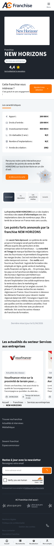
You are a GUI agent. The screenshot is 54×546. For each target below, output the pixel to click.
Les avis (45, 197)
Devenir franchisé (10, 441)
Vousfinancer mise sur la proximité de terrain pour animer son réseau (19, 381)
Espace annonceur (10, 445)
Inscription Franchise (10, 534)
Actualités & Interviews (12, 423)
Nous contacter (8, 530)
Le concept (9, 197)
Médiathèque (8, 427)
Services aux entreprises (15, 61)
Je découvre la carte (17, 177)
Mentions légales (9, 519)
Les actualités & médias (33, 197)
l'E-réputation (21, 197)
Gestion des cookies (27, 526)
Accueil (5, 402)
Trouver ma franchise (12, 419)
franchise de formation (18, 312)
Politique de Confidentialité (34, 488)
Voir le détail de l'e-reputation (14, 71)
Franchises (18, 402)
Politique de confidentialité (13, 523)
